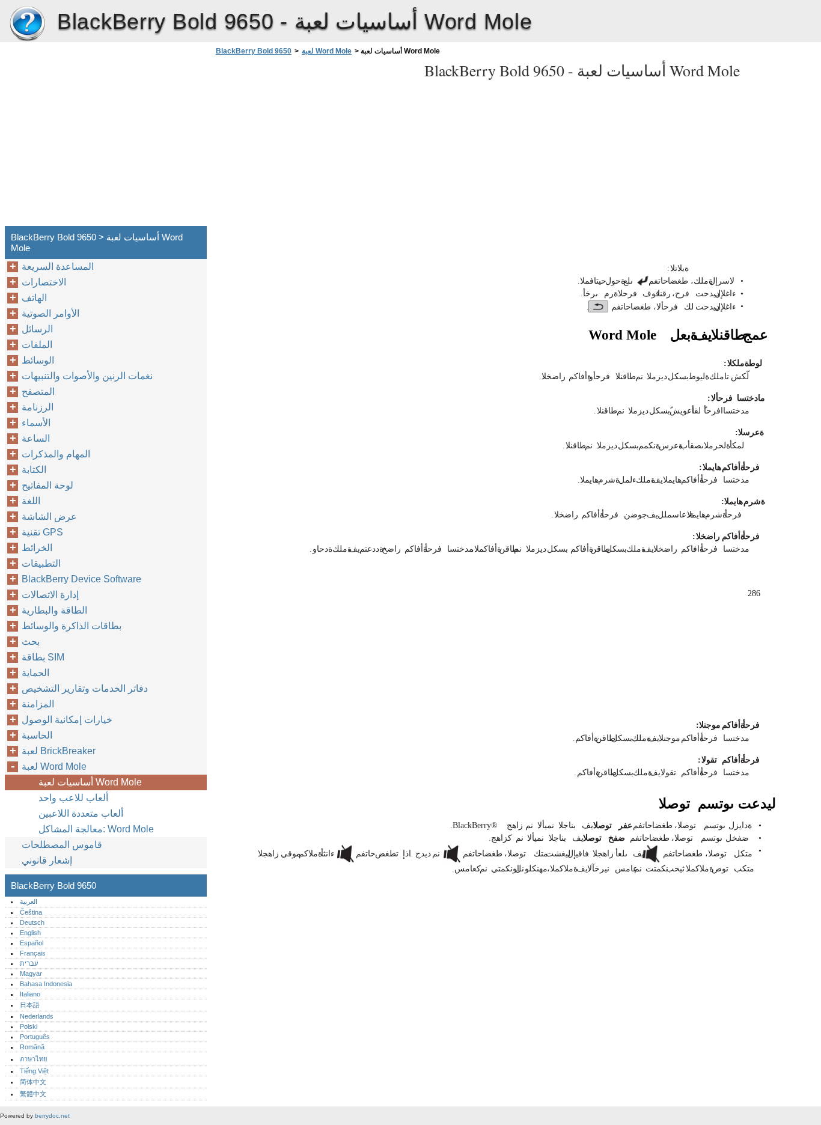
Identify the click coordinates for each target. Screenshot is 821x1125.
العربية (28, 901)
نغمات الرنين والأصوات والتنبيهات (87, 376)
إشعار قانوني (47, 860)
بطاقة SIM (43, 657)
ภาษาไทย (33, 1058)
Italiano (30, 994)
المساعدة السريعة (58, 266)
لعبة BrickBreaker (59, 751)
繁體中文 (33, 1093)
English (30, 932)
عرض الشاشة (49, 516)
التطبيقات (41, 563)
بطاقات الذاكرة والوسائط (71, 626)
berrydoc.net (52, 1115)
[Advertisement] (314, 144)
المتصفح (38, 391)
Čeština (31, 912)
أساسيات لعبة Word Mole (90, 782)
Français (33, 953)
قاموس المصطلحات (62, 845)
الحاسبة (37, 735)
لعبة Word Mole (327, 51)
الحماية (35, 673)
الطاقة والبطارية (54, 610)
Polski (28, 1026)
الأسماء (36, 423)
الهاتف (34, 298)
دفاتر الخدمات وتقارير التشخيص (85, 688)
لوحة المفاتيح (47, 485)
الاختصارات (44, 282)
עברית (29, 963)
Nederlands (36, 1016)
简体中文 (33, 1081)
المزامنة (38, 704)
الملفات (37, 345)
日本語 (30, 1004)
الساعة (36, 438)
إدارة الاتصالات (50, 595)
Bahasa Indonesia (46, 983)
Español (31, 943)
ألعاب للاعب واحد (73, 798)
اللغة (31, 501)
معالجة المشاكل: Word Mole (96, 829)
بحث (31, 641)
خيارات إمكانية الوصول (67, 720)
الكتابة (34, 470)
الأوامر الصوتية (50, 313)
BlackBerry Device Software (81, 579)
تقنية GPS (42, 532)
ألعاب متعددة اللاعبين (80, 813)
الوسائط (38, 360)
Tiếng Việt (34, 1071)
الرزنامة (37, 407)
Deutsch (32, 922)
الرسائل (37, 329)
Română (32, 1046)
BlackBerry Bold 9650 (27, 24)
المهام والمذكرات (56, 454)
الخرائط (37, 548)
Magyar (31, 973)
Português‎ (35, 1036)
